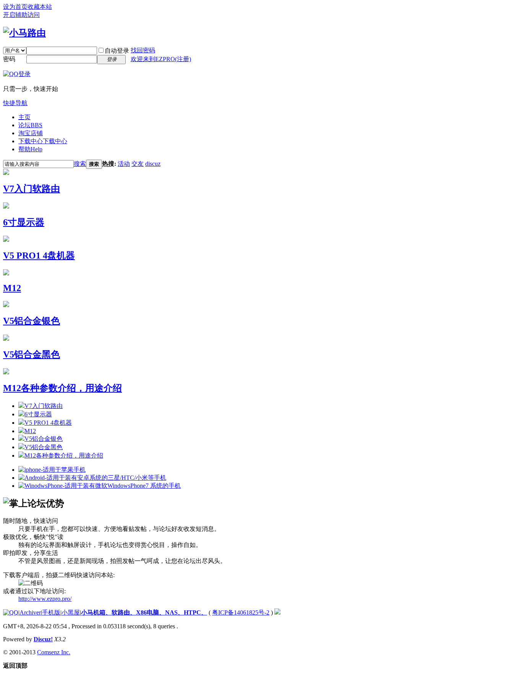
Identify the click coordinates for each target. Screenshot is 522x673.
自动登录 (117, 50)
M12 (12, 288)
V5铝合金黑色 (31, 354)
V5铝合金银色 (31, 321)
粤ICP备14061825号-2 (240, 612)
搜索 (80, 163)
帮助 (30, 149)
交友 (137, 163)
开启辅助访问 (21, 14)
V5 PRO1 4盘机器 (39, 255)
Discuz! (43, 639)
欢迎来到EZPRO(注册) (161, 59)
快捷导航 (15, 103)
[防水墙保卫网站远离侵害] (277, 612)
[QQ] (10, 612)
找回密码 (143, 50)
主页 (24, 117)
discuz (152, 163)
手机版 (51, 612)
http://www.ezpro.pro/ (44, 598)
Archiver (30, 612)
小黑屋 (71, 612)
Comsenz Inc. (53, 652)
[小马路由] (24, 33)
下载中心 (42, 141)
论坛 (30, 125)
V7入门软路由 (31, 189)
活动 (124, 163)
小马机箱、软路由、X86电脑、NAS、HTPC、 (144, 612)
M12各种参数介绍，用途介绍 (62, 388)
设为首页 (15, 6)
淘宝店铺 (30, 133)
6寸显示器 (23, 222)
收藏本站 (40, 6)
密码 (9, 59)
